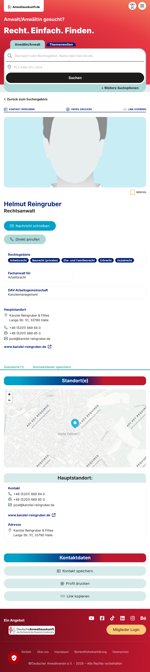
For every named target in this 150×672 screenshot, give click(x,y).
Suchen (75, 78)
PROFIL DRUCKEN (81, 109)
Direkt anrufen (28, 239)
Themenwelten (61, 44)
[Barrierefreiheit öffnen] (132, 6)
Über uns (43, 651)
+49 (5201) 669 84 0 (25, 328)
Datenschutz (120, 651)
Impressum (61, 651)
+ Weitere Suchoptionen (120, 88)
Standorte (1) (14, 367)
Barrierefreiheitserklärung (90, 651)
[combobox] (75, 55)
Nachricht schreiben (33, 226)
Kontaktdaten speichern (52, 367)
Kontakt (26, 651)
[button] (75, 423)
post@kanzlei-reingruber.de (29, 339)
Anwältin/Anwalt (27, 44)
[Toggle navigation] (142, 6)
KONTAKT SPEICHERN (22, 109)
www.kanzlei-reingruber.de (25, 347)
